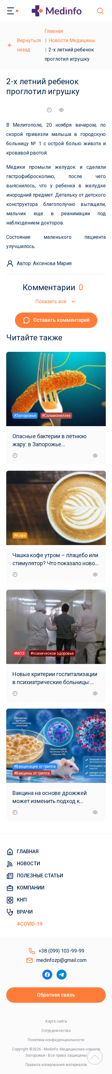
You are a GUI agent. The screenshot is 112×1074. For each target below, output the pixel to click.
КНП (22, 900)
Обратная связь (56, 995)
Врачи (25, 912)
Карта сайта (56, 1021)
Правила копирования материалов (56, 1065)
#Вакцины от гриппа (32, 773)
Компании (30, 888)
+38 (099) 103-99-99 (61, 951)
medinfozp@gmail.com (61, 960)
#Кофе (20, 535)
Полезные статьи (40, 876)
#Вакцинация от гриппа (35, 766)
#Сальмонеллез (56, 415)
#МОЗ (19, 653)
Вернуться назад (29, 45)
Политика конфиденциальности (56, 1040)
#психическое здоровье (52, 653)
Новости (28, 864)
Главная (53, 31)
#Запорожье (25, 415)
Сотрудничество (56, 1030)
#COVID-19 (29, 924)
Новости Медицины (72, 40)
